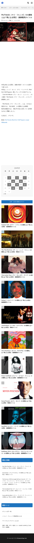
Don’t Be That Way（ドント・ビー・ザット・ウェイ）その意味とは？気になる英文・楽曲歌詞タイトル (16, 467)
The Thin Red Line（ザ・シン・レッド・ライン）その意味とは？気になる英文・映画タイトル (16, 251)
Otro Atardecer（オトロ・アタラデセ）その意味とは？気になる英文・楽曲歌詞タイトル (15, 351)
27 (21, 188)
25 (13, 188)
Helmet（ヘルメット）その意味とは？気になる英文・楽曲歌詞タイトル (16, 301)
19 (17, 184)
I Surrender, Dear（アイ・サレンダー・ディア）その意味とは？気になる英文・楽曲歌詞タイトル (17, 276)
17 (9, 184)
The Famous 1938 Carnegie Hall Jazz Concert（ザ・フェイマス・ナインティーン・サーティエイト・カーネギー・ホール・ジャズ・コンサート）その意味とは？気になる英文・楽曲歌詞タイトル (16, 481)
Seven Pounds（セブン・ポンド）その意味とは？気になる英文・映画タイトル (16, 402)
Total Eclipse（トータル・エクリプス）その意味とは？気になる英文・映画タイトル (16, 326)
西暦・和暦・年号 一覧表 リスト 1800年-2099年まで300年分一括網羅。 (16, 526)
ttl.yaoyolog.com (22, 538)
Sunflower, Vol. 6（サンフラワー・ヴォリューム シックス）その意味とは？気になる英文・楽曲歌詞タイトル (16, 452)
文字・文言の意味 (13, 7)
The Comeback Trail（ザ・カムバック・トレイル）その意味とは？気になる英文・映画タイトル (17, 489)
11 (13, 181)
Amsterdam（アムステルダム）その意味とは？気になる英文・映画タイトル (16, 473)
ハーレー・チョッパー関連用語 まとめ (12, 516)
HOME (5, 7)
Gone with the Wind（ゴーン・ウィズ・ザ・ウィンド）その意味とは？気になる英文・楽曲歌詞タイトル (17, 496)
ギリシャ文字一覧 (6, 511)
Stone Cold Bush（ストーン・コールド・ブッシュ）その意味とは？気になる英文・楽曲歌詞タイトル (16, 376)
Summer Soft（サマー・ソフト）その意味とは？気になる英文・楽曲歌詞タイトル (16, 225)
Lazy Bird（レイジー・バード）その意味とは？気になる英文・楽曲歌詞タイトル (16, 427)
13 (21, 181)
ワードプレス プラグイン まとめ (10, 520)
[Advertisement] (17, 62)
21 (24, 184)
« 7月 (4, 194)
